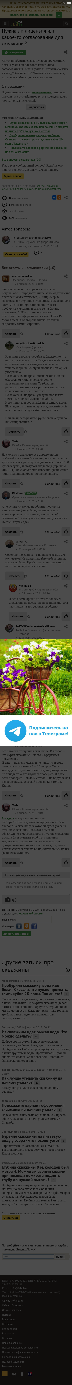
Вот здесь (8, 818)
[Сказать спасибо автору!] (66, 333)
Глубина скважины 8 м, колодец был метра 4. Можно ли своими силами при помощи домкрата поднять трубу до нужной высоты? (36, 127)
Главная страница (12, 1296)
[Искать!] (66, 23)
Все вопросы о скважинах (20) (21, 159)
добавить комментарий (16, 933)
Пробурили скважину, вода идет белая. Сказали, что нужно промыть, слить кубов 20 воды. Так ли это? (34, 139)
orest (15, 737)
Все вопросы (9, 1328)
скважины (52, 186)
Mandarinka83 (10, 980)
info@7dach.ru (19, 1288)
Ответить (11, 333)
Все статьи (8, 1333)
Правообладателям (13, 1361)
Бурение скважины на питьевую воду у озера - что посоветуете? (31, 1138)
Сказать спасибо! (16, 254)
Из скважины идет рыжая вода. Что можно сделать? (34, 1034)
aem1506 (7, 1100)
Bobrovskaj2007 (11, 1027)
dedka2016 (8, 1162)
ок (59, 15)
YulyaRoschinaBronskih (30, 343)
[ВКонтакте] (54, 197)
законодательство (52, 189)
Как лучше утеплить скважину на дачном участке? (32, 1080)
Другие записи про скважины (28, 965)
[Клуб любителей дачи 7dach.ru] (17, 23)
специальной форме (29, 913)
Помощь (7, 1314)
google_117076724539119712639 (23, 1069)
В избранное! (16, 52)
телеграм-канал (42, 92)
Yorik (15, 441)
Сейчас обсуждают (12, 1305)
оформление (34, 189)
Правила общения (12, 1342)
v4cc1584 (25, 585)
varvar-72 (22, 541)
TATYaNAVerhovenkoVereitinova (35, 626)
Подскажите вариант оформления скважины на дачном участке (33, 1107)
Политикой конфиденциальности (31, 15)
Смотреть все (10, 1217)
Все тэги (7, 1338)
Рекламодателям (11, 1366)
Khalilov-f (18, 493)
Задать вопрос (12, 176)
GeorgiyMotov (10, 1131)
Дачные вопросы (11, 1310)
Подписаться (35, 107)
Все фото (7, 1324)
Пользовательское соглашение (20, 1347)
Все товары (8, 1319)
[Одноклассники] (59, 197)
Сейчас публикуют (12, 1300)
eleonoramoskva (22, 276)
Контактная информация (16, 1357)
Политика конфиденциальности (20, 1352)
